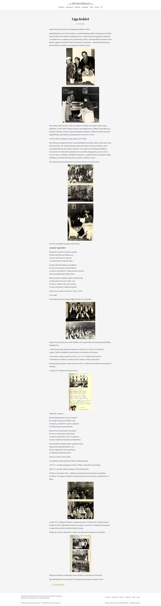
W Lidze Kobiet (58, 584)
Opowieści (69, 7)
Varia (91, 7)
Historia (77, 7)
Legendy (85, 7)
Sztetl (97, 7)
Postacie (61, 7)
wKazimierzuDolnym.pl (32, 603)
